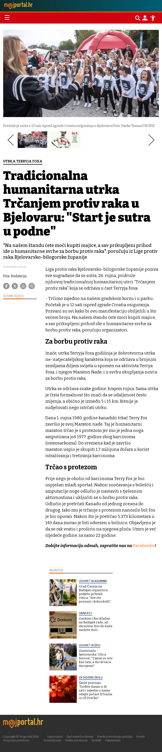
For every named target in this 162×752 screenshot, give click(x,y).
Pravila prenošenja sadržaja (114, 736)
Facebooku (143, 545)
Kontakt (96, 740)
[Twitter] (15, 286)
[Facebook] (6, 286)
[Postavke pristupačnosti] (153, 18)
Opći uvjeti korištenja (79, 736)
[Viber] (31, 286)
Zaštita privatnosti (76, 740)
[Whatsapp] (23, 286)
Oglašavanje (113, 740)
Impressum (54, 736)
